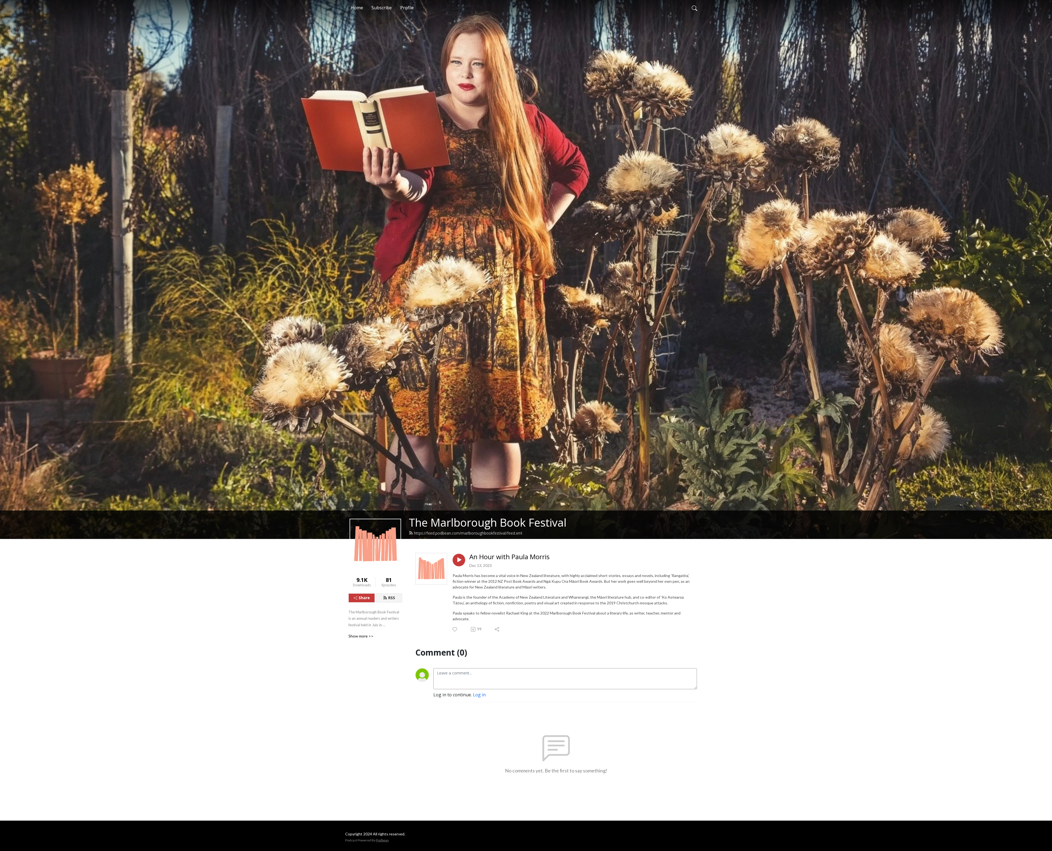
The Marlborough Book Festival (488, 522)
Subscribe (381, 8)
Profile (407, 8)
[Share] (497, 629)
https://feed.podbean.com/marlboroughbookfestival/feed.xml (468, 533)
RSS (391, 597)
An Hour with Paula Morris (509, 557)
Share (364, 597)
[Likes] (455, 629)
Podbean (382, 840)
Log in (479, 695)
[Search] (694, 7)
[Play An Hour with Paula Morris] (459, 560)
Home (357, 8)
